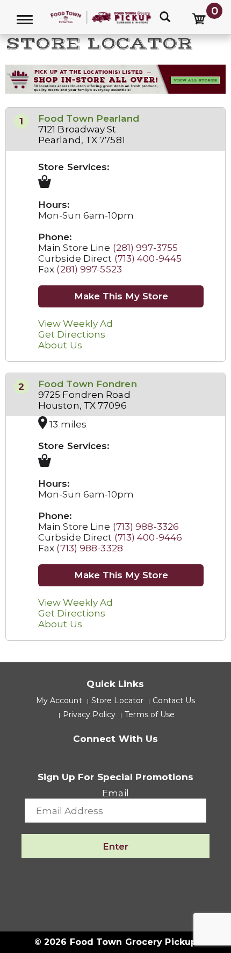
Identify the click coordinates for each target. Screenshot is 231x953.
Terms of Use (150, 714)
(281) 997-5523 (88, 269)
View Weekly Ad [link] (75, 323)
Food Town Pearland (88, 118)
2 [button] (21, 386)
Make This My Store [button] (121, 296)
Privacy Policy (89, 714)
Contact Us (174, 700)
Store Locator (117, 700)
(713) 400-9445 (148, 258)
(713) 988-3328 (89, 548)
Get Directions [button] (71, 334)
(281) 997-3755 (145, 247)
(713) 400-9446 (148, 537)
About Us (60, 345)
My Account (59, 700)
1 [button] (21, 121)
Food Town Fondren (87, 384)
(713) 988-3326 (146, 526)
